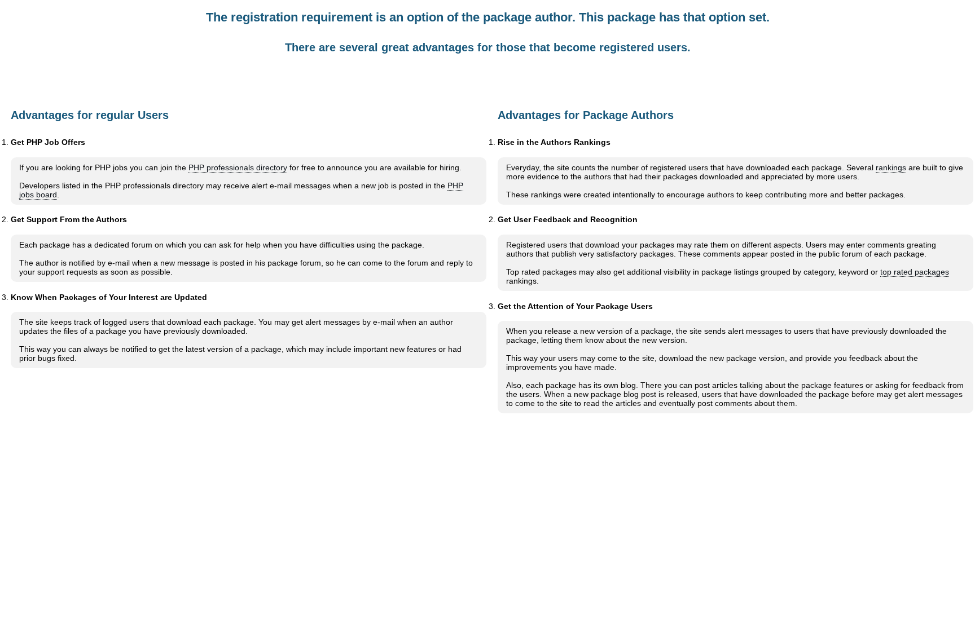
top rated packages (914, 271)
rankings (891, 167)
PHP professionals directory (237, 167)
